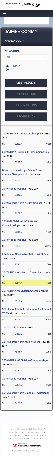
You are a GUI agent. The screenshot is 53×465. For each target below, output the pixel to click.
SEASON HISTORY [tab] (26, 105)
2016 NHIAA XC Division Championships (25, 360)
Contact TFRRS (13, 435)
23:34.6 (18, 385)
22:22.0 (18, 352)
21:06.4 (18, 319)
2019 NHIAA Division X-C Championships (25, 151)
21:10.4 (18, 370)
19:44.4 (16, 66)
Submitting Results (35, 432)
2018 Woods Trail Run (14, 239)
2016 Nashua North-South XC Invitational (25, 392)
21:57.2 (18, 333)
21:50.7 (18, 301)
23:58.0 (18, 231)
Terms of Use (14, 432)
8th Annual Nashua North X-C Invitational (25, 253)
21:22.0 (18, 162)
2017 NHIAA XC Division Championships (25, 290)
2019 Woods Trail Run (14, 188)
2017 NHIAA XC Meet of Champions (22, 272)
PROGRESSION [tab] (26, 116)
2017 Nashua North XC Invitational (21, 341)
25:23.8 (18, 246)
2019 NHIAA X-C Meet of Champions (23, 133)
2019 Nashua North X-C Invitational (22, 202)
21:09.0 (18, 213)
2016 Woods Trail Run (14, 378)
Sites (23, 432)
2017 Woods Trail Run (14, 327)
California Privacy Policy (32, 429)
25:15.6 (18, 264)
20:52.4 (18, 143)
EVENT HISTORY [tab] (26, 94)
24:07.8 (18, 403)
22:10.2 (18, 195)
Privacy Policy (14, 429)
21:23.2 (18, 180)
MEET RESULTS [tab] (26, 82)
